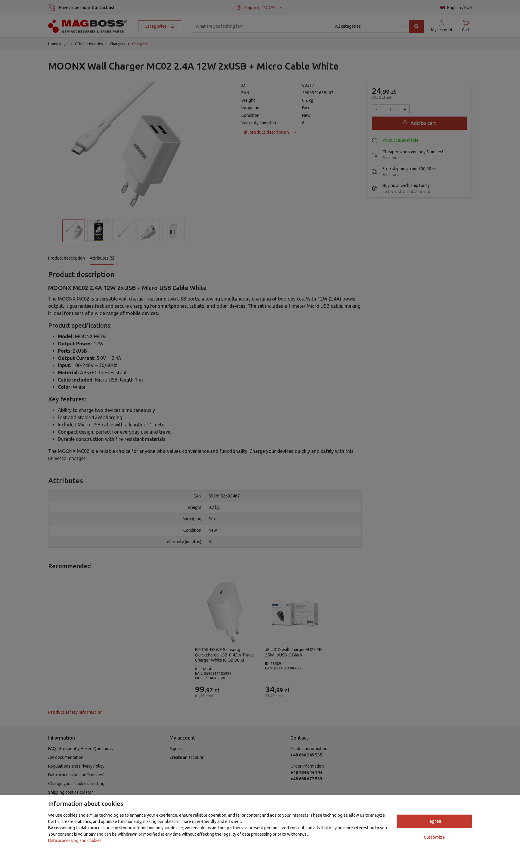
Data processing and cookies (75, 840)
